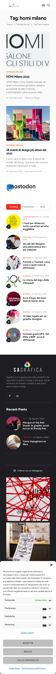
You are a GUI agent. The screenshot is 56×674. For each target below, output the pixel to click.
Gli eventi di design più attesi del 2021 (26, 152)
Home (9, 24)
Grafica (26, 276)
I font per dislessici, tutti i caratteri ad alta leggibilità (36, 226)
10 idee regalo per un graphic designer (35, 318)
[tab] (13, 207)
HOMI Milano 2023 (17, 77)
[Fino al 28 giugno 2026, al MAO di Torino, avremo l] (28, 499)
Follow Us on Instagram (30, 470)
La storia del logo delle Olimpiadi (36, 282)
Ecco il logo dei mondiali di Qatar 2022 (35, 300)
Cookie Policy (14, 668)
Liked (42, 207)
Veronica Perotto (33, 171)
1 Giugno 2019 (39, 330)
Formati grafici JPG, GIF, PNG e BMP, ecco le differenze (36, 337)
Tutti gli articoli (23, 24)
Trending (13, 207)
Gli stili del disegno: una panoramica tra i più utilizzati (34, 246)
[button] (51, 565)
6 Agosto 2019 (40, 257)
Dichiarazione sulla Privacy (34, 668)
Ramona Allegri (32, 98)
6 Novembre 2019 (40, 276)
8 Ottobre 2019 (39, 294)
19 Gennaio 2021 (14, 171)
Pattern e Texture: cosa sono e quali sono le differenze (36, 265)
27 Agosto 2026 (40, 437)
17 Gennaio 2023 (14, 98)
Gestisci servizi (27, 633)
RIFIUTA (28, 651)
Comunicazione (30, 216)
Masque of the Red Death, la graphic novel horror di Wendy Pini (36, 425)
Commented (28, 207)
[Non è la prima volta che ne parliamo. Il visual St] (28, 544)
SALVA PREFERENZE (28, 660)
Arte (25, 418)
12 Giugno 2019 (39, 312)
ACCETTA (28, 643)
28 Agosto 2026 (36, 418)
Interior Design (14, 72)
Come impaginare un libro (34, 443)
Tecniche (27, 237)
